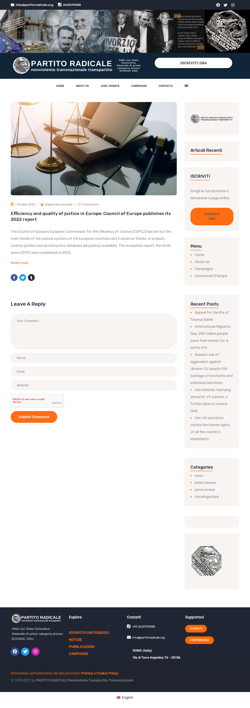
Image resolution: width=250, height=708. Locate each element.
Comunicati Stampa (211, 276)
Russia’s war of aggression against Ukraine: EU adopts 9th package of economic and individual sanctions (211, 369)
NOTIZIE (75, 640)
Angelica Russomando (58, 204)
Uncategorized (207, 497)
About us (82, 85)
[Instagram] (233, 5)
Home (60, 85)
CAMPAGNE (78, 654)
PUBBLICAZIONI (82, 647)
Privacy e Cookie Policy (99, 673)
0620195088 (72, 5)
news (199, 475)
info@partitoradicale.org (34, 5)
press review (205, 490)
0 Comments (90, 204)
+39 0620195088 (143, 626)
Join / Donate (110, 85)
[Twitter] (225, 5)
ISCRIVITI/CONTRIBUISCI (89, 633)
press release (205, 483)
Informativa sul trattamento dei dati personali (45, 673)
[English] (186, 85)
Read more (19, 263)
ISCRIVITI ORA (193, 63)
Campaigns (139, 85)
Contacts (166, 85)
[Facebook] (218, 5)
